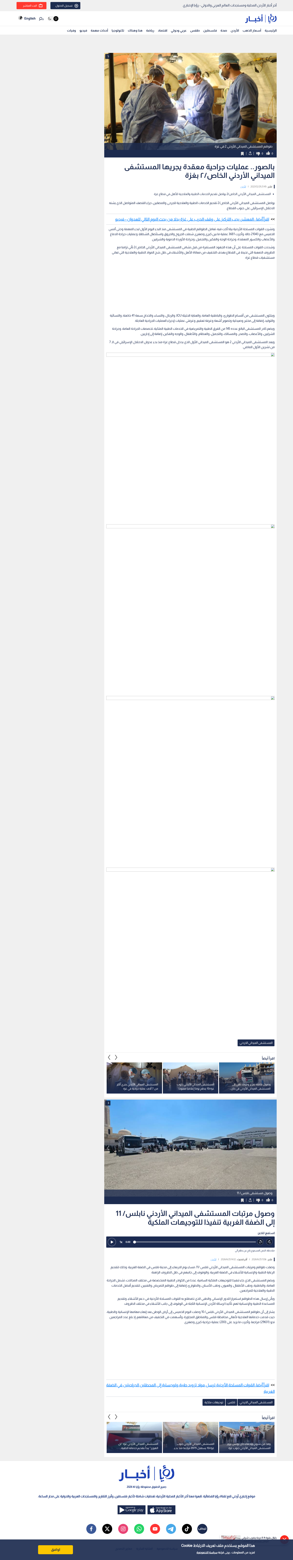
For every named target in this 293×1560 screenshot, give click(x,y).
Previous (116, 1057)
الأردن (235, 30)
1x (121, 1242)
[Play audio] (112, 1242)
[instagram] (123, 1529)
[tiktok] (187, 1529)
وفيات (71, 30)
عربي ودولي (179, 30)
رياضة (150, 30)
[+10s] (269, 1241)
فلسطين (210, 30)
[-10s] (260, 1241)
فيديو (83, 30)
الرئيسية (271, 30)
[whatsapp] (139, 1529)
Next (109, 1057)
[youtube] (155, 1529)
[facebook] (91, 1529)
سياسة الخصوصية (207, 1552)
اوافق (55, 1550)
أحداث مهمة (99, 30)
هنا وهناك (135, 30)
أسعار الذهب (252, 30)
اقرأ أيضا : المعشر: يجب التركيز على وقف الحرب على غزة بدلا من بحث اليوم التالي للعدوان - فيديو (192, 219)
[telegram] (171, 1529)
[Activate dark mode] (53, 19)
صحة (223, 30)
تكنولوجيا (118, 30)
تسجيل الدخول (64, 5)
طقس (195, 30)
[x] (107, 1529)
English (29, 18)
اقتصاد (162, 30)
